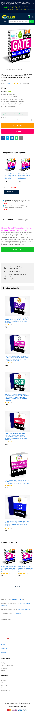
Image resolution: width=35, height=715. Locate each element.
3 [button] (19, 586)
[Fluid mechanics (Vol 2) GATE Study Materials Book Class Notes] (3, 138)
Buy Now (17, 131)
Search (31, 21)
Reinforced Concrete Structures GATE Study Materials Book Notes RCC (25, 569)
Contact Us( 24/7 (17, 599)
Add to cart (17, 125)
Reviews (26, 83)
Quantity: (3, 117)
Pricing (3, 652)
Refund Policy (5, 690)
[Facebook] (2, 639)
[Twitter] (5, 639)
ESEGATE (8, 83)
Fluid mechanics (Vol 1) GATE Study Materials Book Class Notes (24, 176)
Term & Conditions (7, 665)
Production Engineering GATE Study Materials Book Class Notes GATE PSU (8, 569)
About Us (4, 648)
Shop (2, 688)
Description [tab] (8, 220)
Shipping (4, 668)
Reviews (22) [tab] (23, 220)
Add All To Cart (11, 191)
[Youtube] (8, 639)
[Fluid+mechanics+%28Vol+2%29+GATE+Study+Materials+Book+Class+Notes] (7, 138)
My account (5, 685)
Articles (3, 680)
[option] (9, 564)
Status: (3, 91)
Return (3, 670)
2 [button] (17, 586)
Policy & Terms (5, 663)
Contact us (4, 644)
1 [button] (15, 586)
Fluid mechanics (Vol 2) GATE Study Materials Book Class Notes (10, 176)
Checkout (4, 683)
